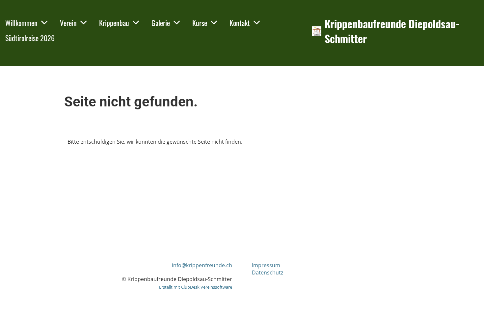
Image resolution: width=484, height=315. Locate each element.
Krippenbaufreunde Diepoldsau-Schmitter (392, 31)
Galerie (160, 22)
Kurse (199, 22)
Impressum (266, 265)
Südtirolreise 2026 (30, 38)
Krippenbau (114, 22)
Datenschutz (267, 272)
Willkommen (21, 22)
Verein (68, 22)
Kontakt (239, 22)
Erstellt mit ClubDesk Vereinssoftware (195, 287)
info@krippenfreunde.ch (202, 265)
